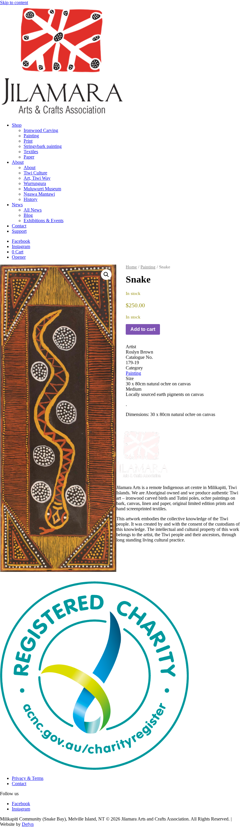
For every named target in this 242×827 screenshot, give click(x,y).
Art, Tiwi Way (37, 178)
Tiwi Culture (35, 172)
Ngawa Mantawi (39, 194)
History (30, 199)
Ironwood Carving (41, 130)
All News (33, 209)
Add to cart (142, 329)
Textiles (31, 151)
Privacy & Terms (27, 778)
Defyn (28, 824)
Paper (29, 156)
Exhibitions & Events (43, 220)
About (18, 162)
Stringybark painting (43, 146)
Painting (31, 135)
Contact (19, 225)
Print (28, 140)
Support (19, 231)
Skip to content (14, 2)
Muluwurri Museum (42, 188)
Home (131, 267)
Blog (28, 215)
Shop (17, 125)
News (17, 204)
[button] (106, 274)
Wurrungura (35, 183)
